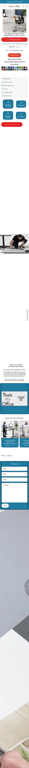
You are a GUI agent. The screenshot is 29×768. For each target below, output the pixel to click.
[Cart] (27, 6)
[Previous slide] (1, 1)
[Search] (5, 6)
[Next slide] (27, 1)
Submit (5, 505)
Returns (6, 89)
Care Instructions (9, 85)
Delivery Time (8, 82)
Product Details (8, 92)
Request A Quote (14, 55)
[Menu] (2, 6)
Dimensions (7, 78)
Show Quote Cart (27, 315)
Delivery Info (7, 96)
